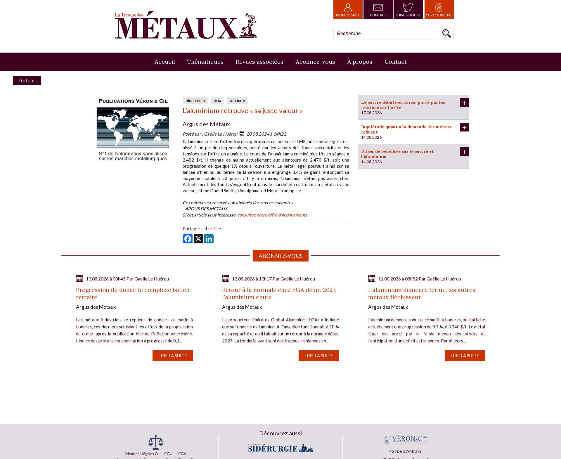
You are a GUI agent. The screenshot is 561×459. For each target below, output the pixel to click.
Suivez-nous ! (408, 15)
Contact (378, 15)
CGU (168, 453)
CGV (182, 453)
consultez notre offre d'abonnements (272, 214)
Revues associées (259, 61)
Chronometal (439, 15)
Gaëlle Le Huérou (220, 133)
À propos (359, 61)
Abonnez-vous (315, 61)
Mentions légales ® (141, 453)
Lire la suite (172, 355)
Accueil (165, 61)
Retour (27, 80)
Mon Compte (348, 15)
